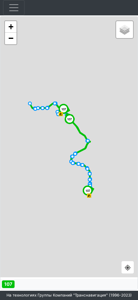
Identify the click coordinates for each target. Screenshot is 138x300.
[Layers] (124, 29)
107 (8, 284)
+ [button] (10, 27)
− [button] (10, 38)
